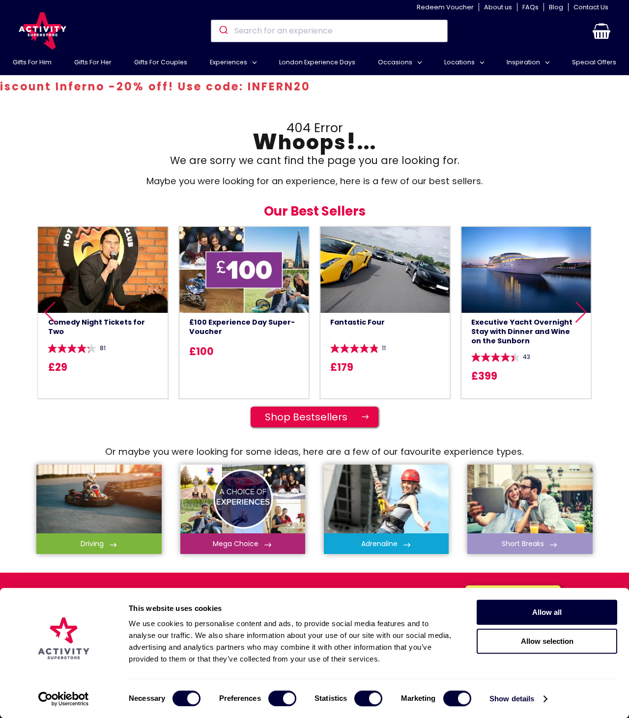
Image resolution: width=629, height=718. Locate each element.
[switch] (282, 698)
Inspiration (524, 62)
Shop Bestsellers (317, 417)
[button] (601, 31)
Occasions (396, 62)
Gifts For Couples (160, 62)
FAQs (530, 7)
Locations (460, 62)
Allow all (547, 612)
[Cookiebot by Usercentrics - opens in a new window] (64, 698)
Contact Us (590, 7)
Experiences (229, 62)
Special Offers (594, 62)
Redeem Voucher (445, 7)
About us (498, 7)
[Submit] (222, 31)
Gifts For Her (93, 62)
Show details (511, 698)
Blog (556, 7)
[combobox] (329, 31)
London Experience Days (317, 62)
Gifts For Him (32, 62)
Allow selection (547, 641)
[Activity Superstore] (42, 31)
